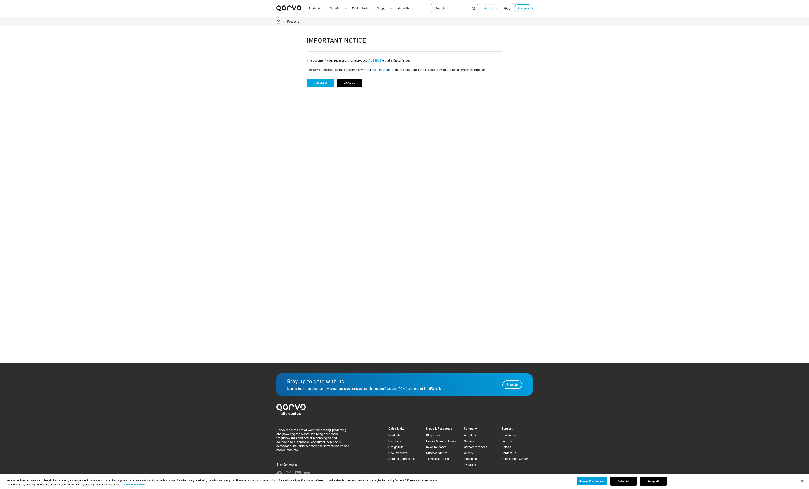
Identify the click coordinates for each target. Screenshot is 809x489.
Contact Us (509, 453)
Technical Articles (438, 459)
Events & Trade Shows (441, 441)
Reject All (623, 481)
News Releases (436, 447)
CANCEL (349, 83)
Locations (470, 459)
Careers (469, 441)
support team (381, 69)
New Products (397, 453)
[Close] (802, 481)
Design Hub (395, 447)
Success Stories (436, 453)
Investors (470, 464)
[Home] (278, 21)
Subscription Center (515, 459)
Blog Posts (433, 435)
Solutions (394, 441)
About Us (470, 435)
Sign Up (512, 385)
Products (293, 21)
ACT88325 (375, 60)
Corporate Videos (475, 447)
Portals (506, 447)
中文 (507, 8)
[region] (404, 481)
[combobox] (454, 8)
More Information (134, 484)
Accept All (653, 481)
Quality (468, 453)
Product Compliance (401, 459)
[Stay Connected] (279, 474)
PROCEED (320, 83)
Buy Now (523, 8)
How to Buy (509, 435)
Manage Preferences (591, 481)
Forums (507, 441)
